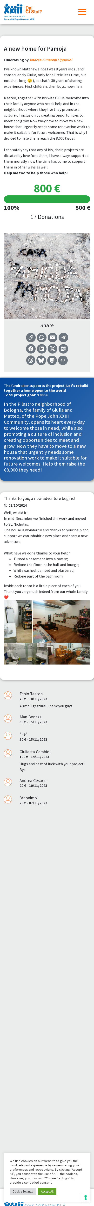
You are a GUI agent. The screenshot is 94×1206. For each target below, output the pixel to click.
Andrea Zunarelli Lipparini (50, 59)
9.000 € (42, 394)
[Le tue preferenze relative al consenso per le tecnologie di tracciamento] (85, 1197)
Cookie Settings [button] (23, 1191)
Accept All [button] (47, 1191)
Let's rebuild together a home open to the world (46, 387)
